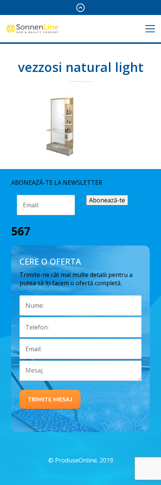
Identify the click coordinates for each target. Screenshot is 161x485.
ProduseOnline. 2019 (84, 460)
